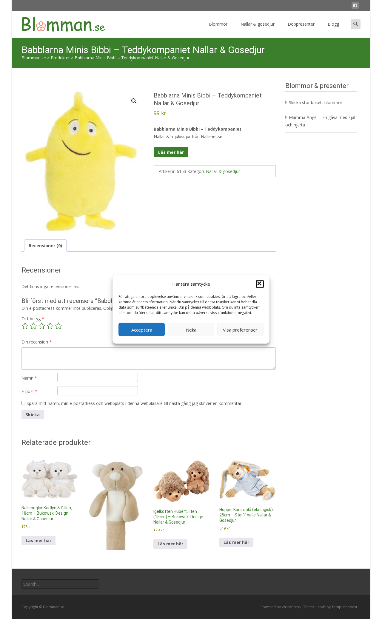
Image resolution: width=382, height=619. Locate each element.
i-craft (321, 606)
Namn (29, 378)
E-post (29, 391)
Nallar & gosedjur (258, 24)
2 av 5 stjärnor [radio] (33, 325)
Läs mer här (171, 152)
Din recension (36, 342)
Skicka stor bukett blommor (315, 102)
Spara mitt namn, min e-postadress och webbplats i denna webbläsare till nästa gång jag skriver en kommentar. (134, 403)
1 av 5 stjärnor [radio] (25, 325)
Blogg (333, 24)
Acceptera (141, 329)
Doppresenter (301, 24)
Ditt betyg (32, 318)
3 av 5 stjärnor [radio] (41, 325)
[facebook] (355, 6)
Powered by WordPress (281, 606)
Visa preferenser (240, 329)
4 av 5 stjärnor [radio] (50, 325)
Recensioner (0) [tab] (45, 245)
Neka (191, 329)
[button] (260, 283)
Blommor (218, 24)
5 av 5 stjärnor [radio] (58, 325)
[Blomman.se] (58, 23)
